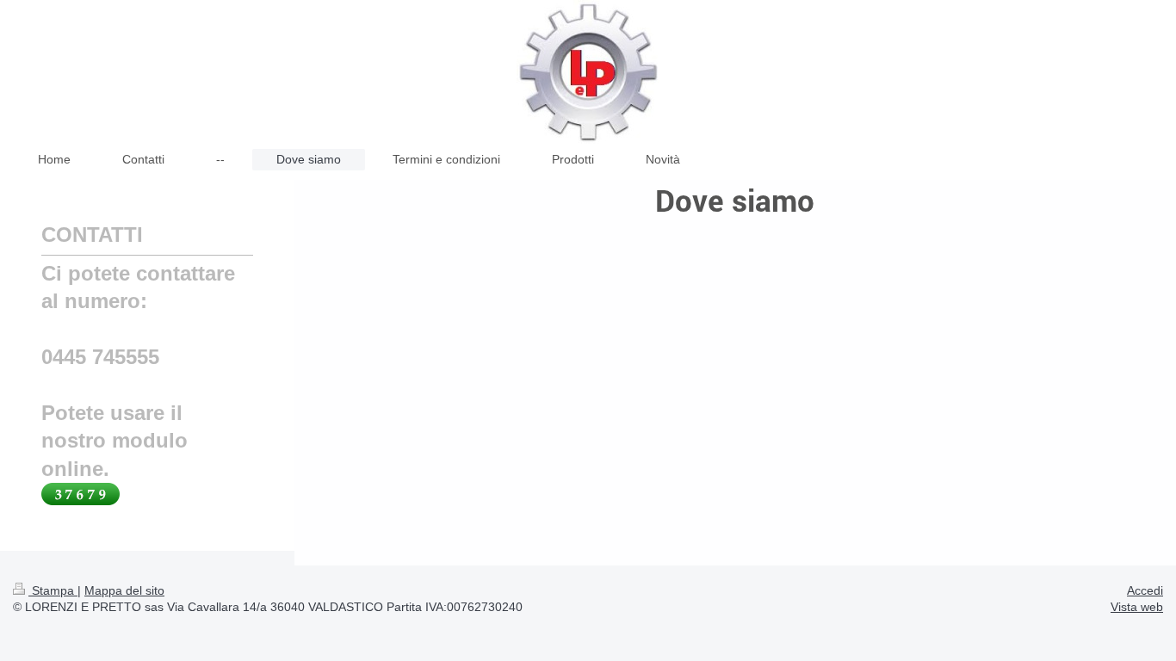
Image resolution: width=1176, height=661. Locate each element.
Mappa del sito (124, 590)
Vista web (1137, 607)
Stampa (52, 590)
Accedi (1145, 590)
